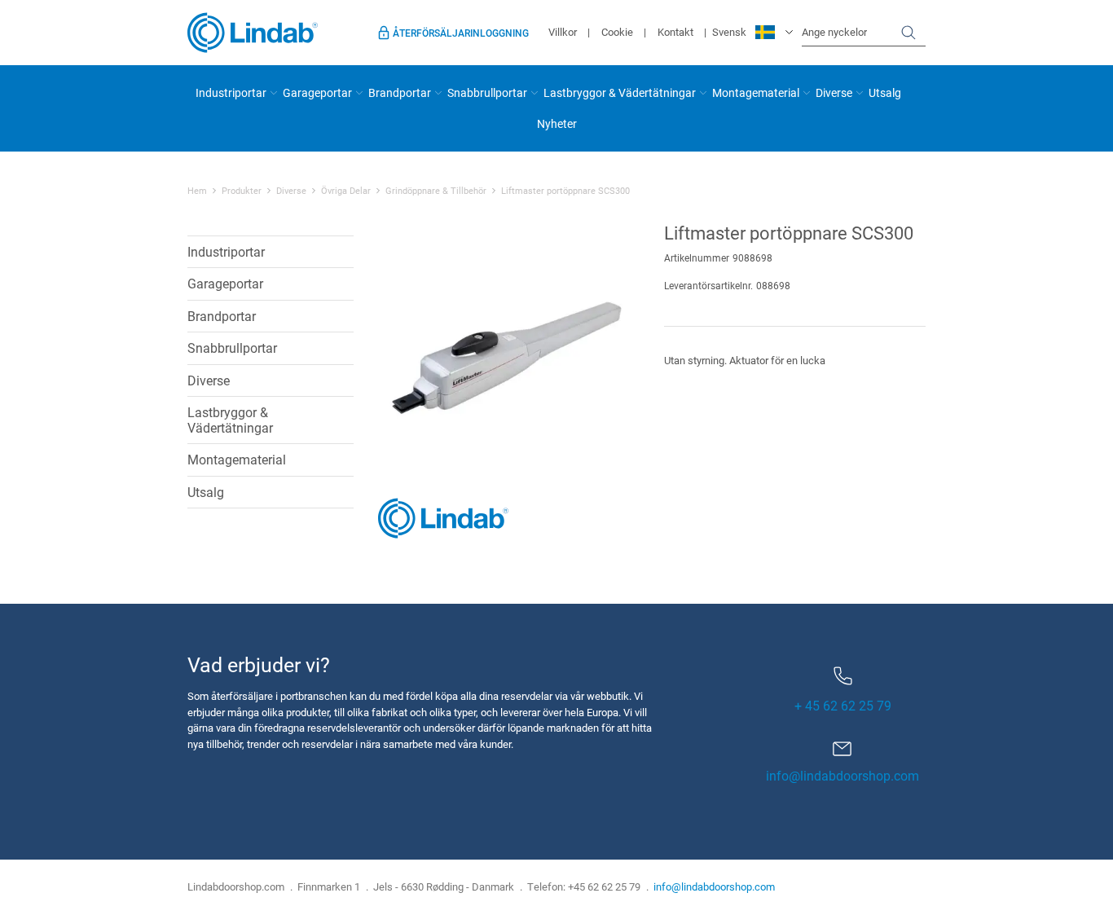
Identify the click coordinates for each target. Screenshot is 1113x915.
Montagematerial (755, 92)
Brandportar (399, 92)
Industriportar (231, 92)
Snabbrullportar (487, 92)
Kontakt (675, 31)
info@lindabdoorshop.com (842, 775)
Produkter (242, 190)
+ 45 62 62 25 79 (842, 705)
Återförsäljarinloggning (461, 32)
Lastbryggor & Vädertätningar (619, 92)
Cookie (617, 31)
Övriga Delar (346, 190)
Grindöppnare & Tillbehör (435, 190)
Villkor (562, 31)
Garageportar (317, 92)
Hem (197, 190)
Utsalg (885, 92)
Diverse (834, 92)
